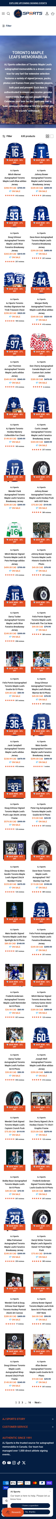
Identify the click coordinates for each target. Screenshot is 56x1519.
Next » (38, 1402)
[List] (52, 136)
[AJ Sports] (28, 13)
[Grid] (47, 136)
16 (29, 1402)
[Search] (10, 13)
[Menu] (3, 13)
